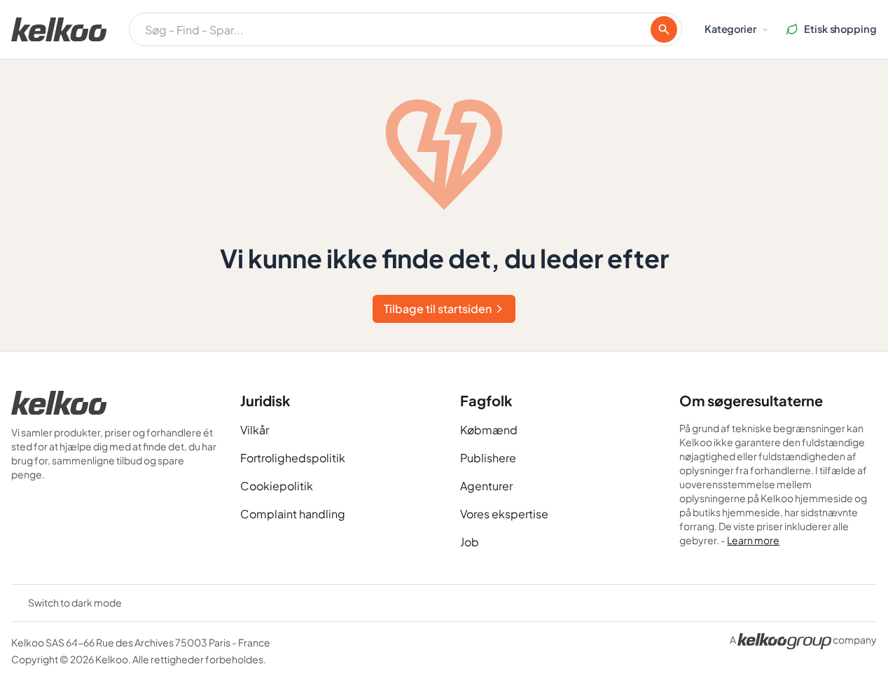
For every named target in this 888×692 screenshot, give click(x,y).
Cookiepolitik (276, 485)
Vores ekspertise (504, 513)
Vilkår (254, 429)
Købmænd (489, 429)
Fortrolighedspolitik (292, 457)
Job (469, 541)
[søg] (664, 29)
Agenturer (486, 485)
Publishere (488, 457)
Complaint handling (292, 513)
